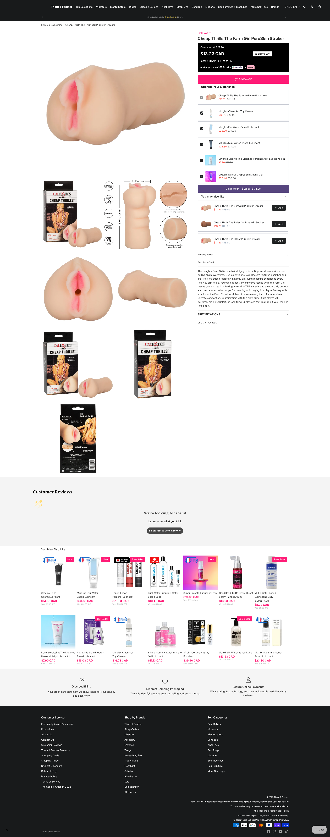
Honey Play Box (133, 755)
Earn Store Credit (206, 262)
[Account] (312, 7)
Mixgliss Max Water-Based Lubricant (239, 142)
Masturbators (215, 734)
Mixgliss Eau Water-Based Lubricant (238, 127)
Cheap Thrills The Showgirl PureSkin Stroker (238, 205)
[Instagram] (275, 831)
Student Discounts (51, 765)
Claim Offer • (243, 188)
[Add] (106, 584)
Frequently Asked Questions (57, 724)
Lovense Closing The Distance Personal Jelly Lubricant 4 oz (251, 158)
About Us (46, 734)
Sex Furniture (215, 765)
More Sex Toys (216, 771)
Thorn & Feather (133, 724)
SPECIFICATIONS (209, 314)
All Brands (130, 792)
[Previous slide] (42, 17)
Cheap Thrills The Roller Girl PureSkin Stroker (239, 222)
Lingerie (212, 755)
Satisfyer (129, 771)
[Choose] (70, 584)
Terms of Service (50, 781)
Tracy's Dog (131, 760)
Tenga (127, 750)
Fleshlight (129, 765)
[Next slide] (285, 17)
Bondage (213, 739)
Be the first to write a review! (165, 530)
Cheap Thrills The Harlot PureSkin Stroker (237, 238)
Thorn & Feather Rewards (55, 750)
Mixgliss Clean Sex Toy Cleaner (236, 111)
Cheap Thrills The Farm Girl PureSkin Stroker (243, 95)
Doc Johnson (131, 786)
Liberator (129, 734)
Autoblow (129, 739)
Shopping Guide (50, 755)
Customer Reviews (51, 744)
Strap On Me (131, 729)
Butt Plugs (213, 750)
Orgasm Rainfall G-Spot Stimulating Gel (240, 174)
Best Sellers (214, 724)
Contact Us (47, 739)
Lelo (126, 781)
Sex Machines (215, 760)
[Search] (304, 7)
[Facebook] (268, 831)
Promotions (47, 729)
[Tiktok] (287, 831)
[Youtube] (281, 831)
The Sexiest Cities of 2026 (56, 786)
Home (44, 24)
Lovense (129, 744)
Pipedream (130, 776)
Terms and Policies (50, 831)
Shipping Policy (205, 254)
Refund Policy (49, 771)
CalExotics (56, 24)
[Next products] (285, 196)
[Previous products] (277, 196)
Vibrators (213, 729)
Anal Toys (213, 744)
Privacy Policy (49, 776)
